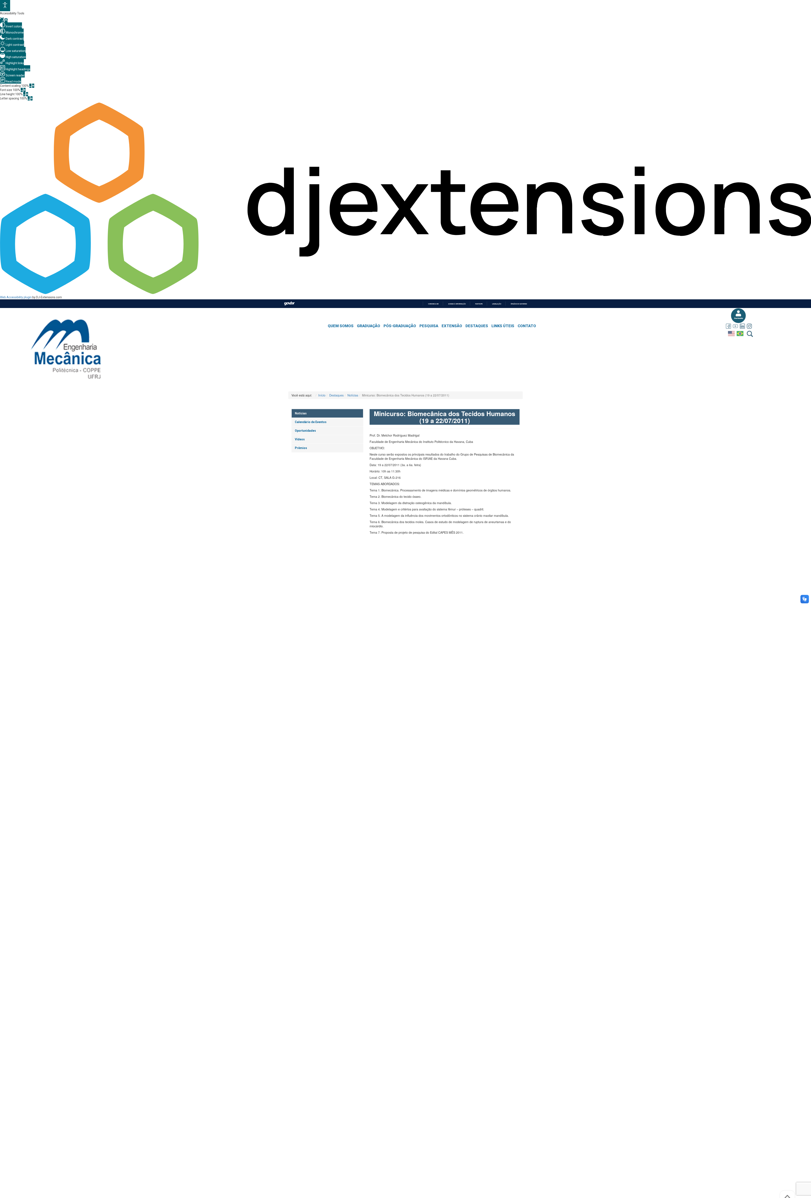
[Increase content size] (33, 86)
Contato (527, 326)
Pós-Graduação (400, 326)
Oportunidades (305, 430)
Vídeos (300, 439)
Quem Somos (341, 326)
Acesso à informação (457, 304)
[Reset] (2, 20)
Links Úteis (502, 326)
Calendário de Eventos (311, 422)
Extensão (452, 326)
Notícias (301, 413)
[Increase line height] (27, 94)
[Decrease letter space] (29, 98)
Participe (479, 304)
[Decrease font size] (22, 90)
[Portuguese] (740, 332)
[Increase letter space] (31, 98)
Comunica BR (433, 304)
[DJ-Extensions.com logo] (405, 293)
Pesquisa (428, 326)
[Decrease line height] (24, 94)
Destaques (476, 326)
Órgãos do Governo (519, 304)
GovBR (289, 303)
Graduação (368, 326)
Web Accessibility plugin (16, 297)
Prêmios (301, 448)
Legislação (496, 304)
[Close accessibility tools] (6, 20)
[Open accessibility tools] (5, 5)
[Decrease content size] (30, 86)
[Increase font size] (24, 90)
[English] (732, 332)
